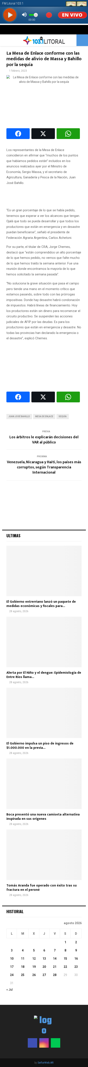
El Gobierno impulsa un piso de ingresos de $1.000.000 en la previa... (39, 746)
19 (34, 966)
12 (34, 958)
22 (65, 966)
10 (11, 958)
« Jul (9, 989)
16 (76, 958)
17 (11, 966)
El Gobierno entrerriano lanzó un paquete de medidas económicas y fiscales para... (41, 604)
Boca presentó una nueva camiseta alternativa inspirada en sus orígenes (43, 817)
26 (34, 975)
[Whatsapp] (55, 1043)
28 (54, 975)
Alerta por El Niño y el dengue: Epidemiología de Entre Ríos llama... (43, 675)
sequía (63, 416)
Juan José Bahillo (19, 416)
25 (22, 975)
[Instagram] (44, 1043)
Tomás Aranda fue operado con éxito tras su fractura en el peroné (41, 888)
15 (65, 958)
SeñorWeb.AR (46, 1062)
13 (44, 958)
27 (44, 975)
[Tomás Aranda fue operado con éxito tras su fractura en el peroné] (44, 854)
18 (22, 966)
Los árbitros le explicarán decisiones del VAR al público (44, 440)
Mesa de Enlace (44, 416)
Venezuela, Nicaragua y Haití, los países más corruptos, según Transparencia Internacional (44, 467)
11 (22, 958)
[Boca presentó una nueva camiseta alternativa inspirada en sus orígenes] (44, 783)
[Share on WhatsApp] (68, 133)
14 (54, 958)
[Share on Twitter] (43, 133)
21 (54, 966)
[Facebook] (32, 1043)
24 (11, 975)
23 (76, 966)
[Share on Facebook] (18, 133)
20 (44, 966)
